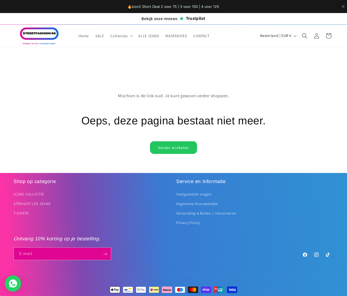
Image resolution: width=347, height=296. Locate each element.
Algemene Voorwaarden (197, 203)
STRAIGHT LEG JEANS (32, 203)
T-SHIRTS (21, 213)
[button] (121, 36)
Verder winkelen (173, 147)
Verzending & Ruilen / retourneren (206, 213)
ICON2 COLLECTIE (29, 193)
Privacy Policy (188, 222)
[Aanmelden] (105, 254)
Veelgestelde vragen (193, 193)
